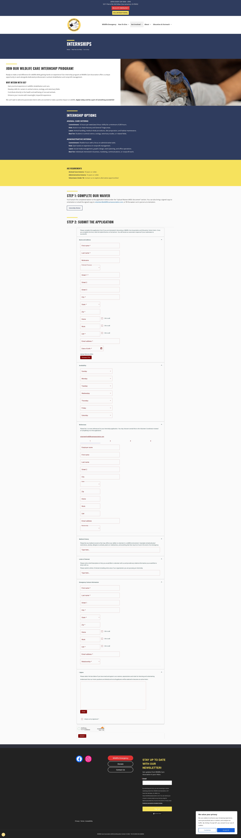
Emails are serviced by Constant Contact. (152, 803)
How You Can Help (77, 49)
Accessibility (89, 821)
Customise (207, 830)
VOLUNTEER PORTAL (120, 13)
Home (68, 49)
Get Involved (136, 24)
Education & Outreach (161, 24)
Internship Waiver (74, 208)
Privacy (77, 821)
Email (144, 778)
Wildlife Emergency (109, 24)
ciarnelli (106, 821)
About (147, 24)
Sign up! (157, 809)
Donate (120, 764)
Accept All (226, 830)
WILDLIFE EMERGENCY (120, 8)
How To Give (122, 24)
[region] (216, 822)
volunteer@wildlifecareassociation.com (109, 202)
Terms (82, 821)
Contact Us (120, 770)
